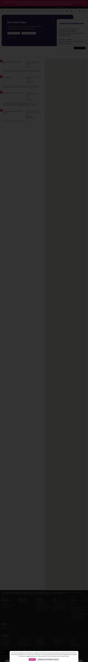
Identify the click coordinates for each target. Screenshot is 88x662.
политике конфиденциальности (28, 656)
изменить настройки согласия (48, 659)
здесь (67, 656)
